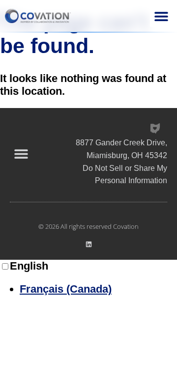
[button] (161, 16)
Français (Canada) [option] (66, 289)
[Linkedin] (89, 244)
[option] (98, 289)
